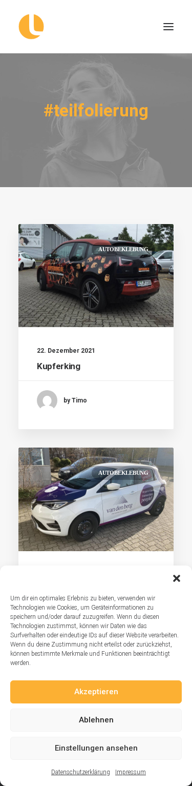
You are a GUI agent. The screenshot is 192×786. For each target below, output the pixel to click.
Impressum (130, 772)
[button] (177, 578)
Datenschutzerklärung (80, 772)
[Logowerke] (96, 26)
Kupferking (58, 366)
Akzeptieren (96, 691)
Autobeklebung (123, 249)
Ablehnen (96, 719)
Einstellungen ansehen (96, 748)
